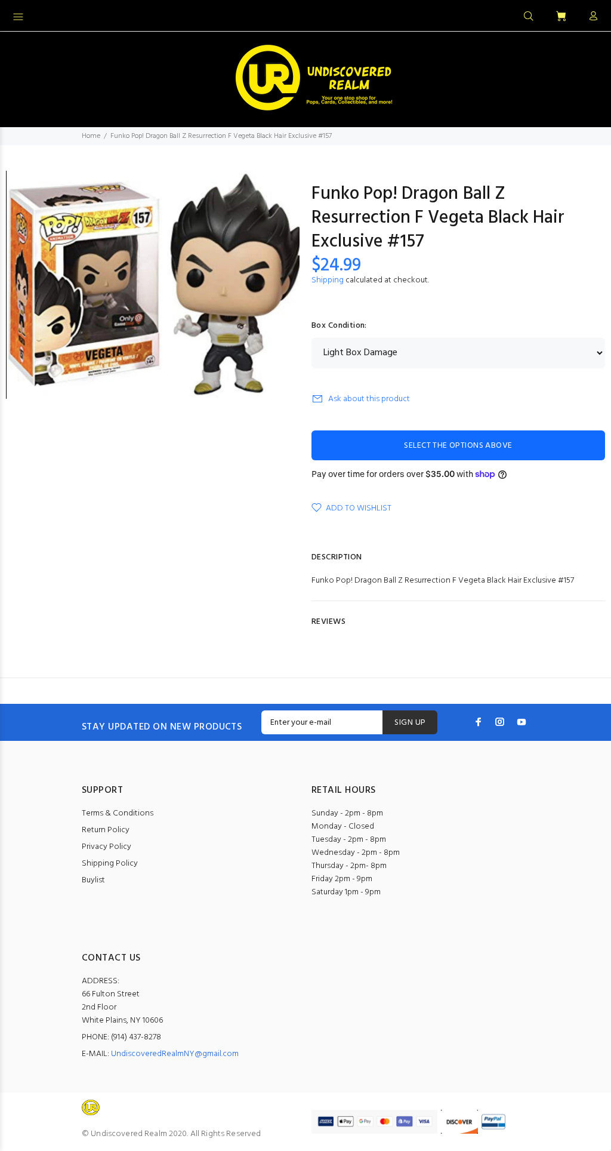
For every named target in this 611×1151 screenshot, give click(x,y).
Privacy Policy (106, 847)
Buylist (93, 880)
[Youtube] (521, 722)
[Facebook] (478, 722)
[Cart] (560, 17)
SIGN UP (409, 723)
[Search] (528, 17)
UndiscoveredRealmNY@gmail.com (175, 1054)
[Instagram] (500, 722)
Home (91, 136)
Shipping (327, 280)
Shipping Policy (110, 863)
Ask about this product (369, 399)
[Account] (590, 17)
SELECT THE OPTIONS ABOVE (458, 446)
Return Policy (105, 830)
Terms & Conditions (117, 813)
